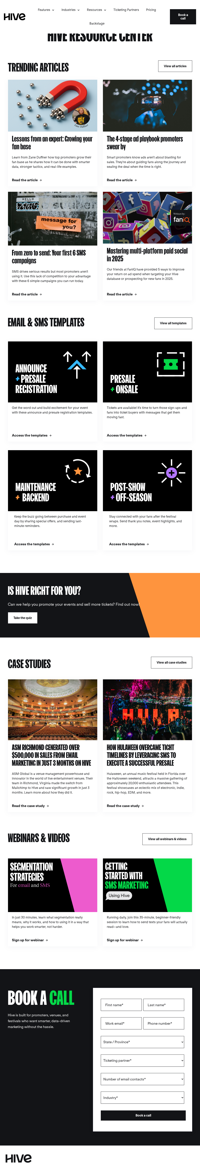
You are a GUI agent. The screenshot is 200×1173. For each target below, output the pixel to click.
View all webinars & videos (167, 839)
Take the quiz (22, 618)
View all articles (175, 66)
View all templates (173, 323)
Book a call (183, 16)
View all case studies (172, 662)
